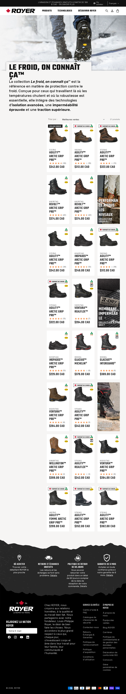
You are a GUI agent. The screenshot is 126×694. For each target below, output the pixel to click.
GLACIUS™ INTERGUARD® (108, 361)
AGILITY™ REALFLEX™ (81, 465)
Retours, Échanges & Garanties (88, 635)
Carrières (107, 632)
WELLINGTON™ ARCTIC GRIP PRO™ (57, 467)
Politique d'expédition (89, 650)
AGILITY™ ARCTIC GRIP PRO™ (56, 156)
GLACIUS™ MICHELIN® (81, 361)
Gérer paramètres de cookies (110, 667)
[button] (107, 11)
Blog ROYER (109, 627)
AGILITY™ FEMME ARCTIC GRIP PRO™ (57, 518)
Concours (107, 660)
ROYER (17, 688)
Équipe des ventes (108, 621)
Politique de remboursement (90, 643)
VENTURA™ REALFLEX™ (81, 309)
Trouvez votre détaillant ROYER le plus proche (19, 570)
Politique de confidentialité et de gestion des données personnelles (111, 642)
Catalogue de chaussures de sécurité (90, 620)
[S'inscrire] (34, 631)
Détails (83, 586)
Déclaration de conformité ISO (110, 653)
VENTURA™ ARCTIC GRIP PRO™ (56, 415)
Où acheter (99, 3)
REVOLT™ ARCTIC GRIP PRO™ (56, 208)
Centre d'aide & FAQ (90, 611)
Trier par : (52, 119)
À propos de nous (109, 614)
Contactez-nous (91, 627)
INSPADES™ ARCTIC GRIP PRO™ (82, 259)
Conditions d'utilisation (88, 658)
